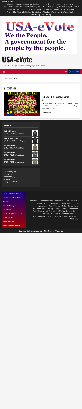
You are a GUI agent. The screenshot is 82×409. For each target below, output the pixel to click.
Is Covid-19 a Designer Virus (22, 104)
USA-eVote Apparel (9, 214)
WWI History (35, 14)
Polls (44, 7)
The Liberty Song (8, 206)
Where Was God (69, 12)
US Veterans (47, 9)
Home (16, 7)
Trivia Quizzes (36, 9)
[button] (4, 71)
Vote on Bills (11, 12)
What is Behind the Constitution (29, 12)
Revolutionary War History (69, 7)
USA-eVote (17, 59)
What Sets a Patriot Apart (52, 12)
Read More (47, 112)
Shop (10, 9)
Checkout (48, 4)
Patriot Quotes (35, 7)
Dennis (45, 100)
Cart (41, 4)
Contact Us (57, 4)
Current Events (68, 4)
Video (76, 71)
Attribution (34, 4)
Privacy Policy (53, 7)
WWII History (46, 14)
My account (24, 7)
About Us (10, 4)
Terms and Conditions (21, 9)
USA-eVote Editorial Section (64, 9)
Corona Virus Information (11, 198)
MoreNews (48, 231)
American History (22, 4)
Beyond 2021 (7, 210)
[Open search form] (66, 71)
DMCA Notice (8, 7)
